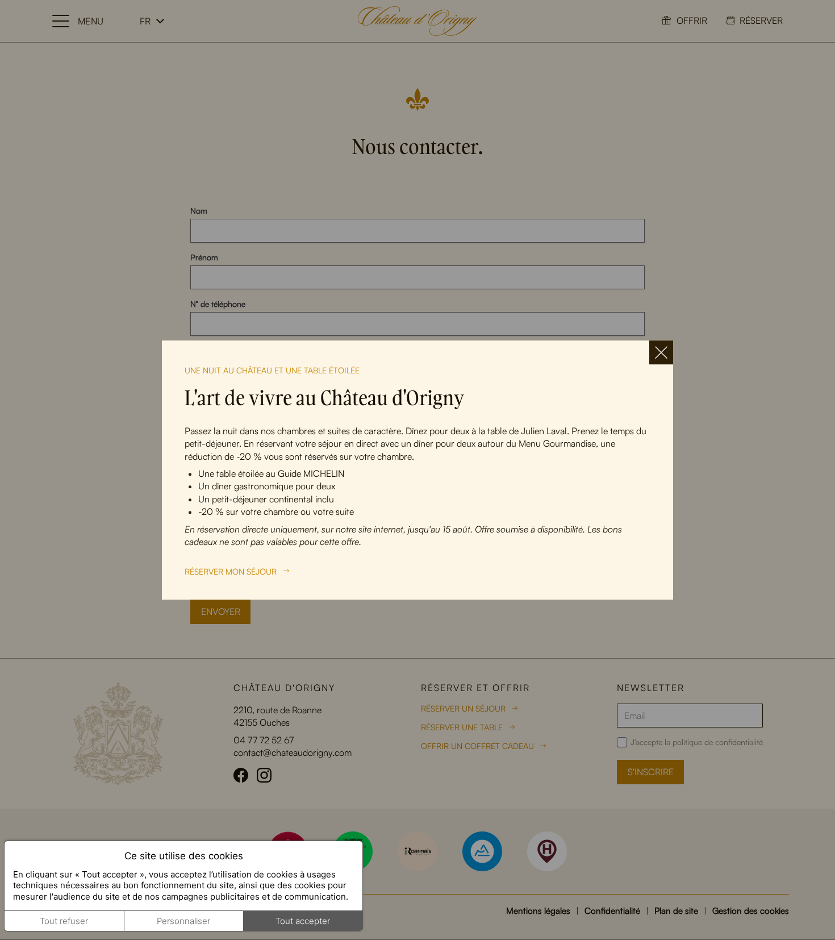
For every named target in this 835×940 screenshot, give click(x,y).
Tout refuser (64, 921)
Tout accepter (302, 921)
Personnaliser (183, 921)
